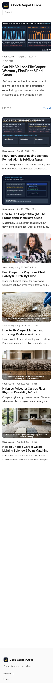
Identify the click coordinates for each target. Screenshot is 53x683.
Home (6, 679)
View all (47, 108)
